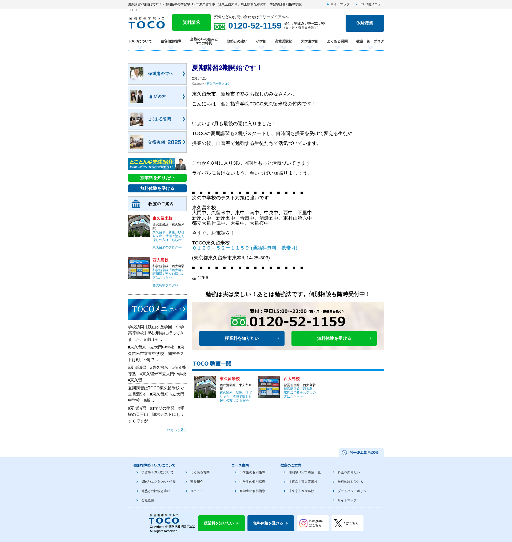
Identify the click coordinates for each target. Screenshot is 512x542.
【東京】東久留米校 (303, 482)
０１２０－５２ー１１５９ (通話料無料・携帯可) (244, 248)
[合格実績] (157, 150)
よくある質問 (337, 41)
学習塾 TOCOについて (157, 472)
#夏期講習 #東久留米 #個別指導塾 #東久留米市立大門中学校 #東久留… (159, 373)
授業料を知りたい (242, 338)
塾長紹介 (196, 482)
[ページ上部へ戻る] (361, 454)
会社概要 (147, 500)
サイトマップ (340, 4)
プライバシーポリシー (354, 491)
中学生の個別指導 (252, 482)
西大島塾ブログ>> (166, 285)
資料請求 (191, 22)
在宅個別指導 (171, 41)
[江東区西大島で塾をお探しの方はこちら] (269, 395)
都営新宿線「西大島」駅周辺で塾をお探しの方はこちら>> (300, 392)
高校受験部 (283, 41)
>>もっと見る (177, 430)
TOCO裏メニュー (371, 4)
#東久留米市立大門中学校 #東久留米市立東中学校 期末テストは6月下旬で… (156, 353)
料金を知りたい (349, 472)
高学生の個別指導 (252, 491)
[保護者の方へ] (157, 82)
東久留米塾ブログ (218, 83)
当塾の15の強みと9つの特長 (204, 41)
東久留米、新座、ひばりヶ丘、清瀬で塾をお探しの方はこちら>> (236, 396)
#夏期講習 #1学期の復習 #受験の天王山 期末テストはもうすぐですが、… (156, 414)
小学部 (261, 41)
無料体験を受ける (334, 338)
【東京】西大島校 (301, 491)
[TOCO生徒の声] (157, 104)
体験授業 (364, 23)
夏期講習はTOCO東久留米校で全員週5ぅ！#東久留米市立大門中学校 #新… (156, 394)
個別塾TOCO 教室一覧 (305, 472)
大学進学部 (309, 41)
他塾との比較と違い (155, 491)
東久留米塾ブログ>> (167, 247)
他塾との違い (237, 41)
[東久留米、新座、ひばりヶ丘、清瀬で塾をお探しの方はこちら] (205, 395)
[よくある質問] (157, 127)
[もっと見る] (157, 317)
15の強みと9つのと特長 (158, 482)
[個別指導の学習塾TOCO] (148, 26)
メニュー (196, 491)
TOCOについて (140, 41)
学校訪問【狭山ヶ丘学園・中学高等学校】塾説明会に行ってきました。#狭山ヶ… (156, 333)
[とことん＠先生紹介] (157, 167)
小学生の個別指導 (252, 472)
